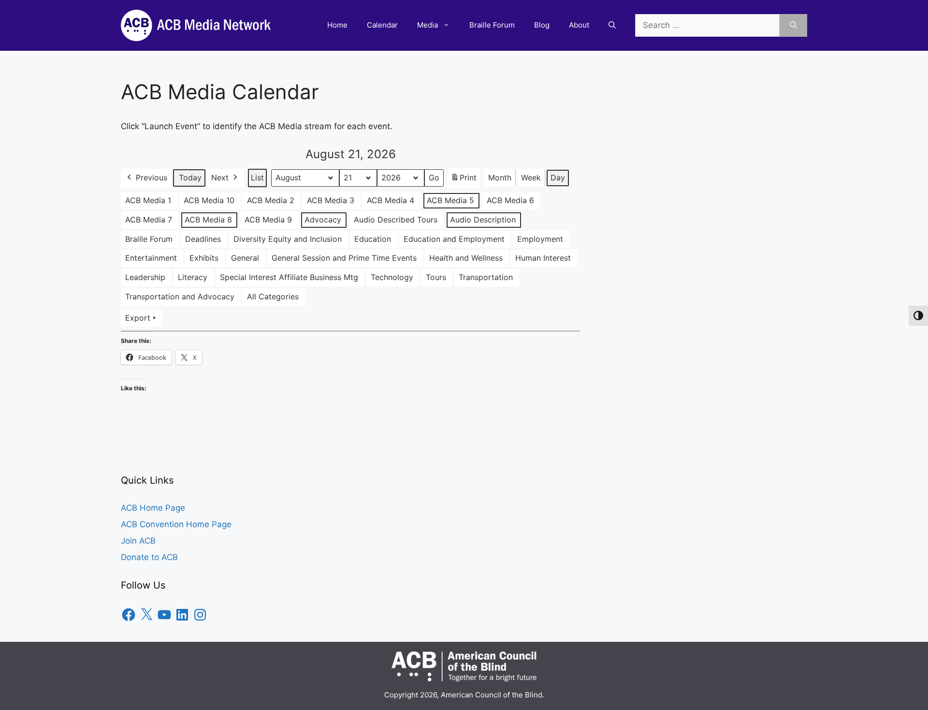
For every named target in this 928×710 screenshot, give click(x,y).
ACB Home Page (153, 508)
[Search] (793, 25)
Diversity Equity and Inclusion (287, 239)
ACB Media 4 (390, 200)
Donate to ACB (149, 557)
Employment (540, 239)
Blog (542, 25)
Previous (151, 177)
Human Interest (543, 258)
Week (531, 177)
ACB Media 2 (270, 200)
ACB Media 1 (148, 200)
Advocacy (322, 219)
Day (558, 177)
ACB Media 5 (450, 200)
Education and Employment (454, 239)
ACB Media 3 (330, 200)
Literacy (192, 277)
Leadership (145, 277)
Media (427, 25)
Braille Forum (492, 25)
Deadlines (203, 239)
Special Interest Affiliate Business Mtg (289, 277)
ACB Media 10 (209, 200)
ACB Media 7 (148, 219)
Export (137, 318)
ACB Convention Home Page (176, 524)
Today (190, 177)
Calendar (382, 25)
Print (463, 180)
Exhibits (203, 258)
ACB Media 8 (208, 219)
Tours (436, 277)
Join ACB (138, 541)
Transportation (486, 277)
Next (220, 177)
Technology (392, 277)
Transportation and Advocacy (179, 296)
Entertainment (151, 258)
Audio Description (483, 219)
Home (337, 25)
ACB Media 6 (510, 200)
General (245, 258)
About (579, 25)
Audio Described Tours (395, 219)
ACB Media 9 (268, 219)
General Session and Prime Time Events (344, 258)
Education (372, 239)
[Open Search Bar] (612, 25)
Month (499, 177)
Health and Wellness (466, 258)
